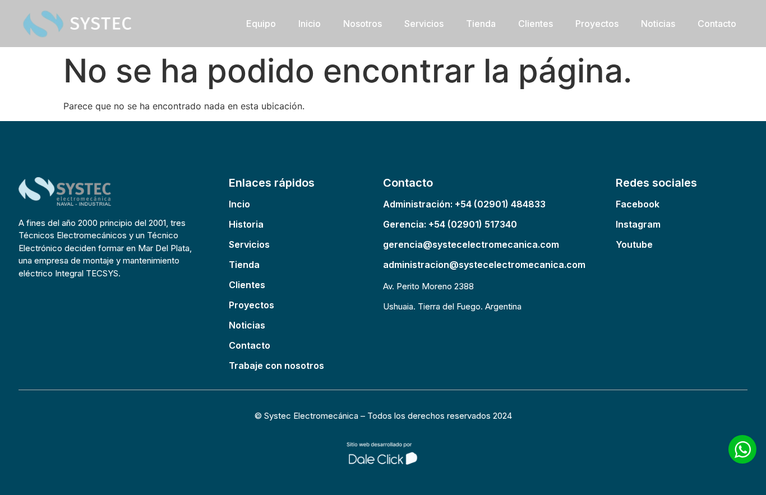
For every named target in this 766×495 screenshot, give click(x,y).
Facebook (637, 204)
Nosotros (362, 23)
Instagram (638, 224)
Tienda (481, 23)
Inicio (309, 23)
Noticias (658, 23)
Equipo (261, 23)
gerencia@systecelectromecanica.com (471, 244)
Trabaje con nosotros (276, 365)
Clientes (535, 23)
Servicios (424, 23)
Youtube (634, 244)
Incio (239, 204)
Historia (246, 224)
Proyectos (597, 23)
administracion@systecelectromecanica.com (484, 264)
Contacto (717, 23)
